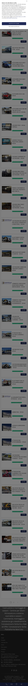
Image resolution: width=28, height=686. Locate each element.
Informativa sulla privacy (12, 18)
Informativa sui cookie (21, 16)
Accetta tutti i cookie (14, 23)
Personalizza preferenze (14, 26)
